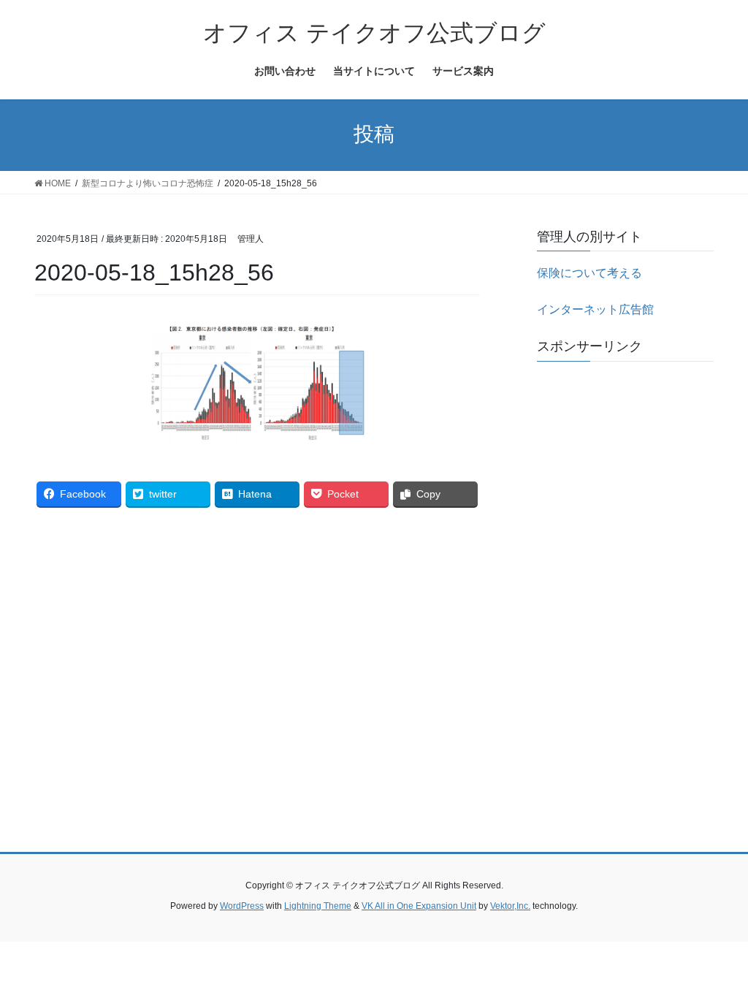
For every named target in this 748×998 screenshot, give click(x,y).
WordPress (242, 906)
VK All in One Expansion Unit (419, 906)
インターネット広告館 (595, 309)
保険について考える (589, 273)
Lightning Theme (317, 906)
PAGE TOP (716, 955)
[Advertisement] (625, 592)
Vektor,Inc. (510, 906)
